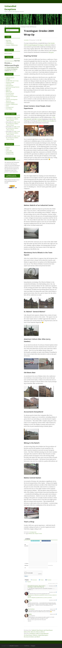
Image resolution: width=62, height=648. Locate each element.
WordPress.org (10, 154)
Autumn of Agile (10, 82)
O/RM (5, 69)
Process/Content (10, 93)
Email (27, 565)
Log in (7, 149)
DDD (11, 63)
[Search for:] (12, 30)
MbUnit (6, 67)
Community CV (10, 43)
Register (8, 147)
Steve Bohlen (9, 53)
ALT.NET (16, 67)
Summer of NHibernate (12, 45)
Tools (7, 105)
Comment (26, 545)
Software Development (12, 69)
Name (27, 563)
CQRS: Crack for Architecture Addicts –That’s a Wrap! (13, 119)
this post (51, 52)
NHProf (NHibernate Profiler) (46, 121)
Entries (9, 150)
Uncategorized (33, 532)
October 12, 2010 (53, 609)
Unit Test (17, 61)
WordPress (26, 645)
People (36, 533)
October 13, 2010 (53, 614)
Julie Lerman (38, 119)
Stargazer (33, 645)
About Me (8, 40)
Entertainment (9, 85)
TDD (10, 70)
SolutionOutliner (10, 102)
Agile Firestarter (10, 77)
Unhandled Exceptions (14, 645)
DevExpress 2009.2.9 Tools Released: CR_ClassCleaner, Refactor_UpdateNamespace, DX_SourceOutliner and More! (36, 635)
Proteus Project (10, 94)
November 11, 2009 (52, 585)
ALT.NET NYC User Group (12, 80)
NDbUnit (8, 90)
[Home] (5, 27)
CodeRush (7, 70)
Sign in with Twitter (35, 540)
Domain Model (13, 70)
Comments (9, 152)
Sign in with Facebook (46, 540)
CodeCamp (8, 84)
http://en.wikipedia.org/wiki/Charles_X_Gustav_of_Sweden (40, 597)
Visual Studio (10, 67)
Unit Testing (9, 109)
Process (40, 533)
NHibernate (31, 533)
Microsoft (8, 88)
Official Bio (9, 42)
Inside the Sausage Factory (12, 87)
